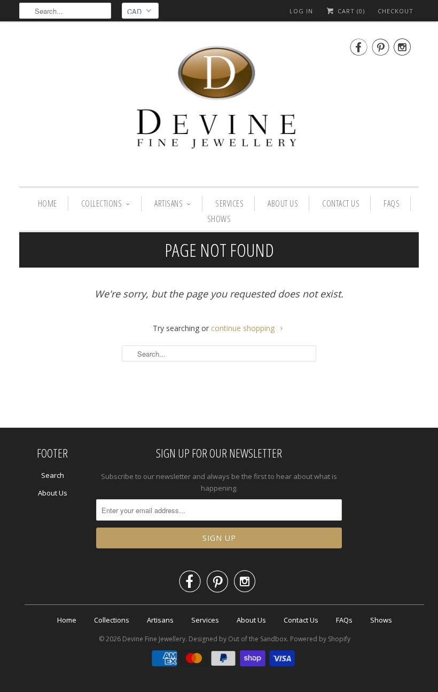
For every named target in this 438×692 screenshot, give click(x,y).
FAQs (392, 203)
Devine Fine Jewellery (153, 638)
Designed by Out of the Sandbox (238, 638)
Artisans (168, 203)
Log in (301, 11)
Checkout (395, 11)
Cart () (350, 11)
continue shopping (244, 328)
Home (47, 203)
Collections (101, 203)
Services (229, 203)
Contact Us (340, 203)
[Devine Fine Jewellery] (219, 106)
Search (52, 475)
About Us (283, 203)
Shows (219, 219)
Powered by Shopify (320, 638)
